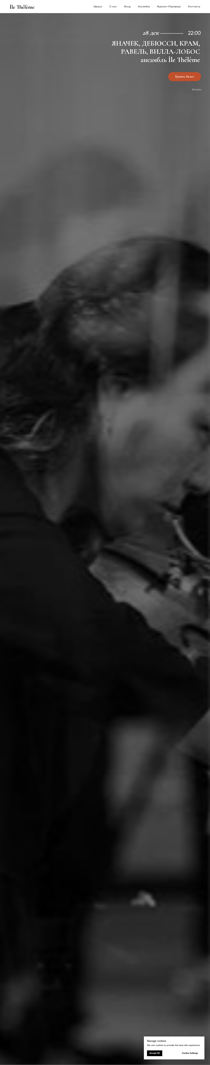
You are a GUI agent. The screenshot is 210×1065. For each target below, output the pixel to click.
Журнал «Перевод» (169, 6)
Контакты (194, 6)
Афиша (97, 6)
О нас (113, 6)
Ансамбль (144, 6)
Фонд (127, 6)
